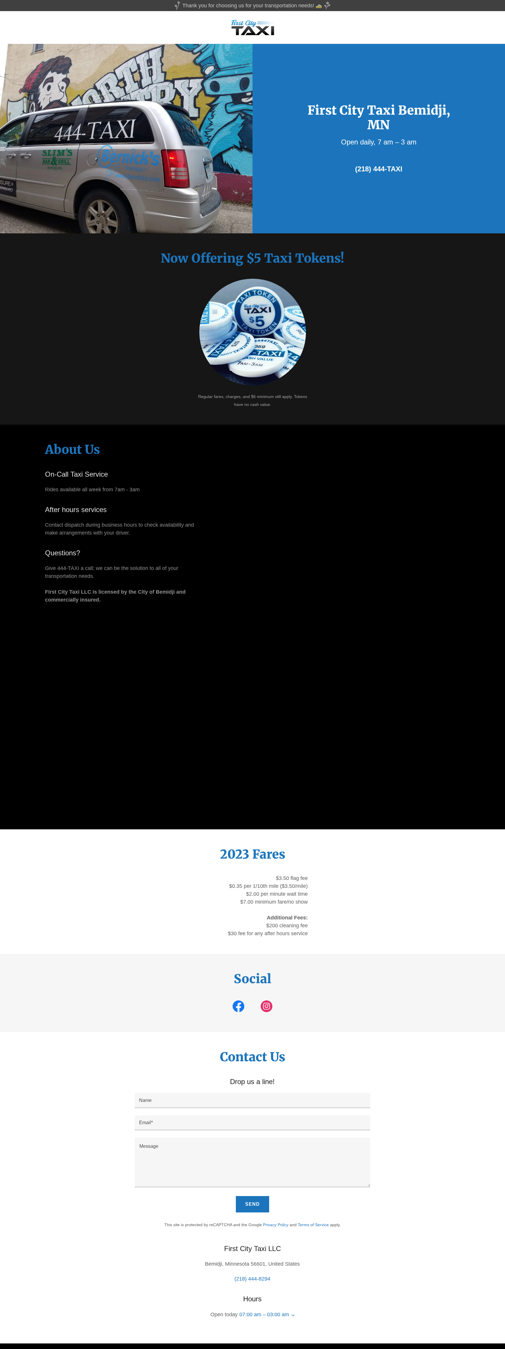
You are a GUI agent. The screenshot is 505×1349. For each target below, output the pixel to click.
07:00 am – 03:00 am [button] (264, 1314)
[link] (252, 27)
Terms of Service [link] (313, 1224)
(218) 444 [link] (370, 169)
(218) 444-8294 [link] (252, 1279)
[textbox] (252, 1100)
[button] (292, 1315)
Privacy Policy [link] (275, 1224)
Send (252, 1204)
